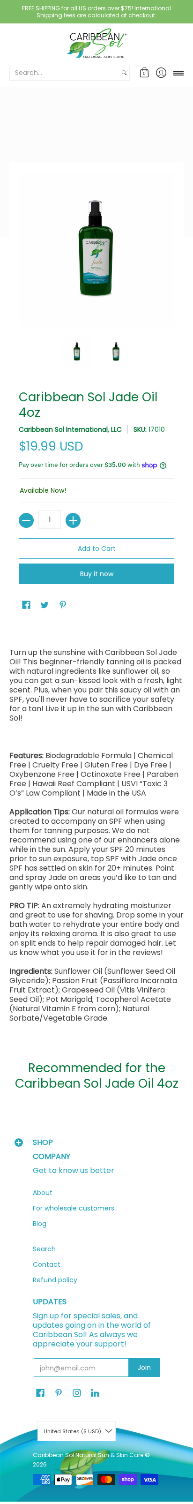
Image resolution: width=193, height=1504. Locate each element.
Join (144, 1367)
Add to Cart (97, 548)
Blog (39, 1223)
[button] (144, 72)
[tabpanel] (96, 828)
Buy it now (96, 574)
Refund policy (55, 1280)
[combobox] (64, 72)
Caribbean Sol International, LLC (70, 429)
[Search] (124, 72)
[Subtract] (26, 520)
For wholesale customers (73, 1208)
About (42, 1192)
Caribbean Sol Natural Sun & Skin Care (89, 1455)
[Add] (73, 520)
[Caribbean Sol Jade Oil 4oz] (77, 351)
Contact (46, 1264)
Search (44, 1249)
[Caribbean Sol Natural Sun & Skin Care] (96, 43)
